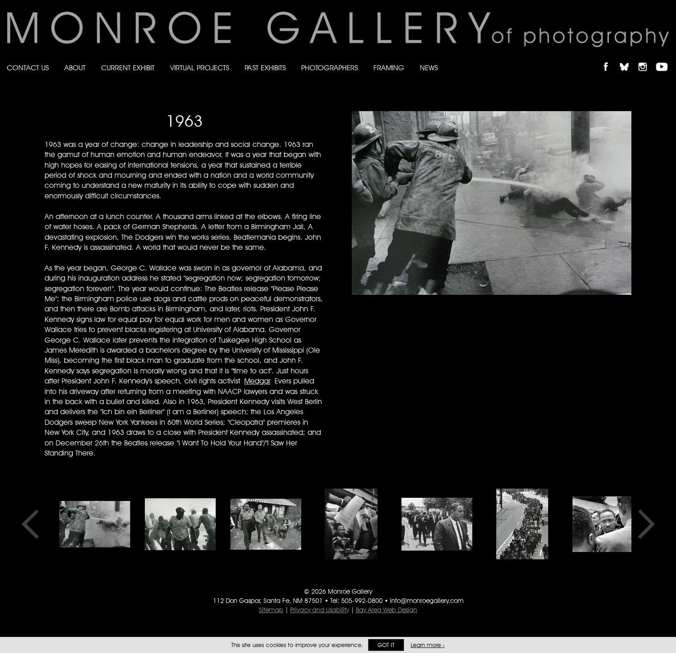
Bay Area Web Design (386, 610)
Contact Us (28, 67)
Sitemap (271, 610)
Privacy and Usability (319, 610)
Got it (386, 645)
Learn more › (428, 645)
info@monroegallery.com (427, 600)
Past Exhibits (265, 67)
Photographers (329, 67)
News (429, 67)
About (75, 67)
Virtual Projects (199, 67)
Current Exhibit (128, 67)
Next (643, 524)
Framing (388, 67)
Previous (33, 524)
